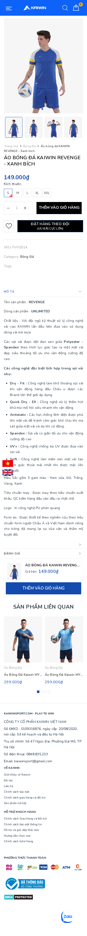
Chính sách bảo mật (16, 792)
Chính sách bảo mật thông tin (23, 824)
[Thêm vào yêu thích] (9, 226)
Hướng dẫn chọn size (17, 836)
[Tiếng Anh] (7, 472)
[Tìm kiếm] (65, 8)
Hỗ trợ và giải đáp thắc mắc (21, 830)
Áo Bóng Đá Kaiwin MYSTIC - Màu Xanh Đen (38, 674)
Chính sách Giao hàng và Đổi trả (25, 819)
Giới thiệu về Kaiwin (17, 775)
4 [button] (49, 109)
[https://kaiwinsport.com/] (34, 8)
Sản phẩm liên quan (43, 607)
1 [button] (42, 109)
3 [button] (46, 109)
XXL (47, 193)
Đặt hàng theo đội (50, 226)
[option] (43, 65)
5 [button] (51, 109)
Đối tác (8, 780)
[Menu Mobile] (9, 8)
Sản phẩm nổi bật (15, 803)
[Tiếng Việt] (7, 463)
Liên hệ (8, 786)
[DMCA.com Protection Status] (18, 896)
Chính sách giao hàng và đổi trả (24, 797)
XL (37, 193)
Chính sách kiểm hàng (18, 841)
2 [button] (44, 109)
